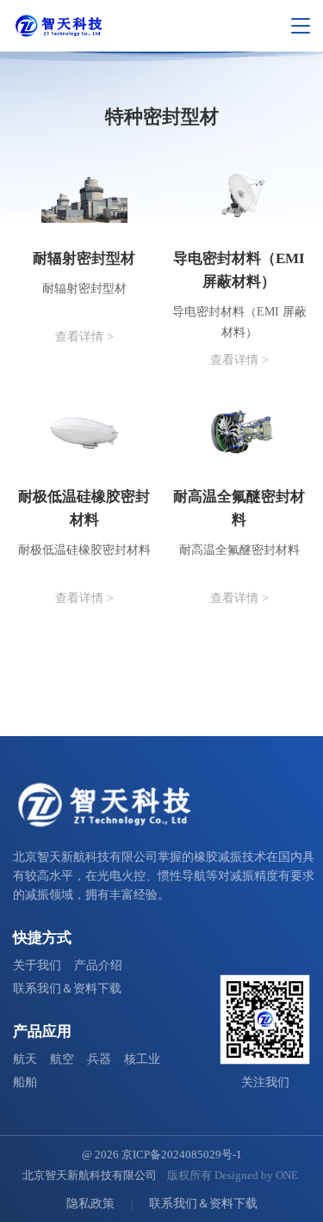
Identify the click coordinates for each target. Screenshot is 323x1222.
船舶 (25, 1082)
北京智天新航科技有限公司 (89, 1175)
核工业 (142, 1059)
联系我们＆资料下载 (67, 988)
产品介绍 (98, 965)
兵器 (99, 1059)
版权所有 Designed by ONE (232, 1175)
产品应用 (42, 1031)
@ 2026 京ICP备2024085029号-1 (162, 1154)
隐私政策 (90, 1203)
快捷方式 (42, 938)
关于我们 (37, 965)
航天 (25, 1059)
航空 (62, 1059)
